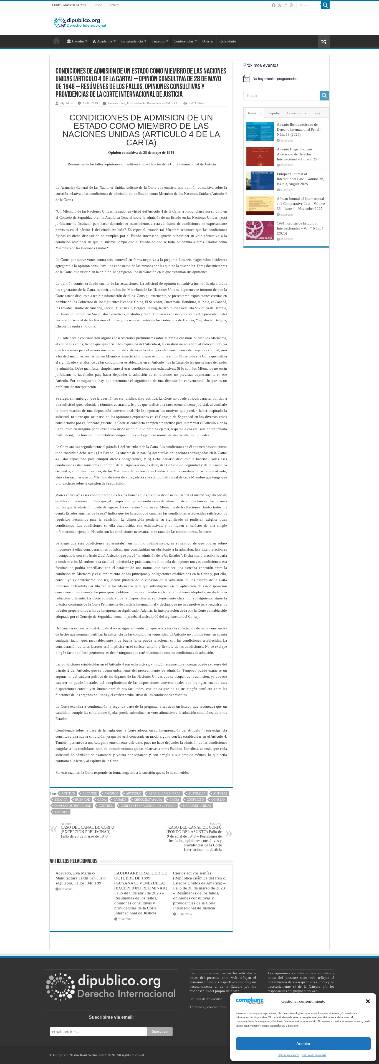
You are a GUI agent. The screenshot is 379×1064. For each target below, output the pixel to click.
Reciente (254, 113)
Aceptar (303, 1043)
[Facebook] (273, 5)
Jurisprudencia (136, 103)
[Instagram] (285, 5)
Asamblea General (165, 793)
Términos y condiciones (208, 1007)
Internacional (116, 103)
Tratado (61, 811)
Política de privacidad (314, 1055)
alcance (89, 793)
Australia (197, 793)
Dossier (207, 41)
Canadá (120, 799)
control (106, 805)
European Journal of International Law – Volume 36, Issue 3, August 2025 (300, 179)
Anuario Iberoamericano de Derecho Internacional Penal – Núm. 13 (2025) (299, 129)
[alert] (286, 78)
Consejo (218, 799)
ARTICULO (133, 793)
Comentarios (296, 113)
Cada (101, 799)
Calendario (227, 41)
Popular (274, 113)
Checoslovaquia (148, 799)
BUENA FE (82, 799)
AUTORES (220, 793)
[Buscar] (325, 5)
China (174, 799)
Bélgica (61, 799)
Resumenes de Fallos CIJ (162, 103)
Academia (104, 41)
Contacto (113, 5)
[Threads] (291, 5)
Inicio (98, 5)
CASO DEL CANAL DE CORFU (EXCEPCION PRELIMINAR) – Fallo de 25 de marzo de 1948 (87, 830)
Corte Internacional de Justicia (148, 805)
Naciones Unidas (197, 805)
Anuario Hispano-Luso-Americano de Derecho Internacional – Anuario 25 (297, 154)
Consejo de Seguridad (72, 805)
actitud (68, 793)
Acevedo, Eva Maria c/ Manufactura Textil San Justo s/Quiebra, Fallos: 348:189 (80, 878)
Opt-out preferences (288, 1055)
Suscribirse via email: (111, 1017)
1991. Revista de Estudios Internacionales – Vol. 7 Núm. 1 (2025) (300, 228)
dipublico (66, 103)
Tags (316, 113)
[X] (279, 5)
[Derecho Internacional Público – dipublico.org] (80, 21)
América (111, 793)
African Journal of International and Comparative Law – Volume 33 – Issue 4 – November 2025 (301, 203)
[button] (368, 1001)
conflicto (195, 799)
